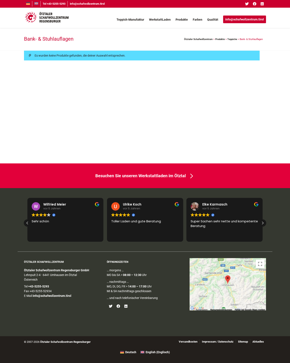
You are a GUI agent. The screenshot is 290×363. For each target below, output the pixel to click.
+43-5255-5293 (38, 286)
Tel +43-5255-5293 (54, 3)
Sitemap (243, 341)
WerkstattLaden (160, 19)
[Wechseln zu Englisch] (36, 4)
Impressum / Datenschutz (218, 341)
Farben (197, 19)
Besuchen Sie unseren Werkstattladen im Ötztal (140, 175)
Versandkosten (188, 341)
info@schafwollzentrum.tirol (87, 3)
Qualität (212, 19)
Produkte (182, 19)
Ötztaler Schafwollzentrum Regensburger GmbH (56, 270)
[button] (262, 223)
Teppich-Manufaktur (130, 19)
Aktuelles (258, 341)
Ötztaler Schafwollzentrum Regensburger (65, 341)
